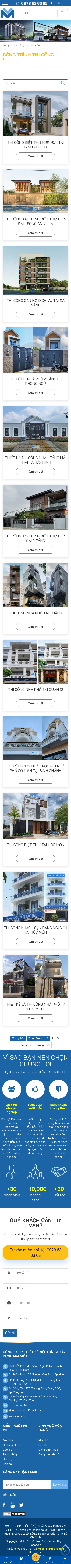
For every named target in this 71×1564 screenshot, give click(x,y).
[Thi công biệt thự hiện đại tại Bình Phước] (35, 113)
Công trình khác (48, 1449)
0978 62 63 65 (34, 3)
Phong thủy (10, 1454)
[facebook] (51, 3)
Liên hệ (7, 1463)
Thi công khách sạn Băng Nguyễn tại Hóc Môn (35, 930)
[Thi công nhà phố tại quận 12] (35, 662)
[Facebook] (5, 1504)
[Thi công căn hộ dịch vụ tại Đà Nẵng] (35, 270)
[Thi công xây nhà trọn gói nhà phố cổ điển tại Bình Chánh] (35, 738)
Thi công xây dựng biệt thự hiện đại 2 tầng (35, 538)
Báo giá (7, 1449)
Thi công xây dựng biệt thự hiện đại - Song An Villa (35, 221)
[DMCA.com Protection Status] (14, 1513)
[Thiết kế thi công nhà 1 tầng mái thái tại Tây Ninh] (35, 429)
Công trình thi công (50, 1454)
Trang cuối (43, 1045)
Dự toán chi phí (12, 1445)
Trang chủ (9, 45)
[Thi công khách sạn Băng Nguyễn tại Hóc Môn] (35, 897)
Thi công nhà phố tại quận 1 (35, 613)
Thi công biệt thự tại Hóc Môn (35, 845)
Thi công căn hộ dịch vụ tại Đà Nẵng (36, 302)
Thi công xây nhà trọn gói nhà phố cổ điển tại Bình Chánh (36, 768)
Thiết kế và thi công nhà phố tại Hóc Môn (35, 1006)
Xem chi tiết (35, 156)
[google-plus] (59, 3)
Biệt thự (43, 1445)
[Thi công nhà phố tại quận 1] (35, 585)
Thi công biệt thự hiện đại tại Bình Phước (35, 144)
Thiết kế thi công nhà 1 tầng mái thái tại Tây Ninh (35, 459)
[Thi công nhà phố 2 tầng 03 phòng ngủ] (35, 350)
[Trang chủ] (8, 10)
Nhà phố (43, 1440)
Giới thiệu (9, 1440)
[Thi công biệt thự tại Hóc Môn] (35, 816)
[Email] (67, 3)
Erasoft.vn (35, 1552)
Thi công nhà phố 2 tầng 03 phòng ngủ (36, 381)
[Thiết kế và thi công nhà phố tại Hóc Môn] (35, 976)
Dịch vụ (7, 1459)
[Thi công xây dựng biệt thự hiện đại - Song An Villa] (35, 191)
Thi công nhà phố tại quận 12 (35, 689)
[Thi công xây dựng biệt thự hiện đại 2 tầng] (35, 507)
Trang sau (27, 1045)
